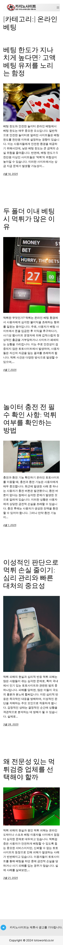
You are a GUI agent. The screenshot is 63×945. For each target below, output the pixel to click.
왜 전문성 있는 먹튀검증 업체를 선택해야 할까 (29, 769)
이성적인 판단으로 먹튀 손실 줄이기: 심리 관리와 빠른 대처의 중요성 (31, 573)
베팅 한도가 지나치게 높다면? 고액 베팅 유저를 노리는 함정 (29, 61)
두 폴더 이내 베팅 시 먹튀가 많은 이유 (29, 219)
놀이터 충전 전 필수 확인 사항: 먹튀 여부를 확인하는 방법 (30, 418)
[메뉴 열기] (58, 7)
